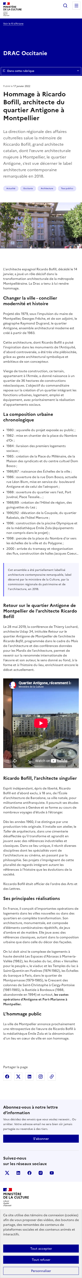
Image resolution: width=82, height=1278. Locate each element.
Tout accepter (41, 1248)
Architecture (47, 188)
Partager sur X (18, 1077)
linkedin (18, 1173)
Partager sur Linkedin (29, 1077)
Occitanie (28, 188)
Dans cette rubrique (20, 71)
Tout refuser (41, 1259)
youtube (52, 1173)
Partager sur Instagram (41, 1077)
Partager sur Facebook (7, 1077)
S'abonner (41, 1138)
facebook (29, 1173)
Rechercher (65, 6)
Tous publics (67, 188)
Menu (76, 6)
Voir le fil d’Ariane (13, 23)
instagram (41, 1173)
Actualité (10, 188)
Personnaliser (41, 1270)
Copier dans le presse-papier (52, 1077)
